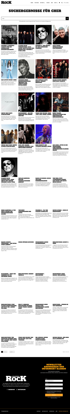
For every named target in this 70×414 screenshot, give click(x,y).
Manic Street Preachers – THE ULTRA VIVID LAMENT (9, 243)
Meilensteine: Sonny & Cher (60, 242)
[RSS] (68, 3)
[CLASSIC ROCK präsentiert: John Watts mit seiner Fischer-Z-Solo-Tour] (9, 167)
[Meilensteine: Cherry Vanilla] (26, 262)
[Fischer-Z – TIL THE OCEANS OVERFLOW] (44, 199)
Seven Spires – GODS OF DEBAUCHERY (60, 210)
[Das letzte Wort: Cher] (9, 69)
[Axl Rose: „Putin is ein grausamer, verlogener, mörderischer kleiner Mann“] (61, 134)
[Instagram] (66, 3)
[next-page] (13, 352)
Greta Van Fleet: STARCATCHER (6, 113)
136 (11, 351)
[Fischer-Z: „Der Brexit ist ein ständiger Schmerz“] (44, 34)
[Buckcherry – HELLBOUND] (44, 262)
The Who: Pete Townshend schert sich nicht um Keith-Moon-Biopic (60, 180)
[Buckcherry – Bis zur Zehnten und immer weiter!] (26, 102)
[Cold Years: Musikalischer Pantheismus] (61, 34)
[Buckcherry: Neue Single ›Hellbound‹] (61, 262)
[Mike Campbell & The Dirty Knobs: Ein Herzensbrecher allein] (9, 199)
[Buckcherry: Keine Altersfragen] (44, 231)
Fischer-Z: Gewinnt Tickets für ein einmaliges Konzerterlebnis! (7, 47)
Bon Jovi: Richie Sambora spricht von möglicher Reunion (25, 146)
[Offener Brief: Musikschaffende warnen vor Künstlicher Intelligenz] (26, 69)
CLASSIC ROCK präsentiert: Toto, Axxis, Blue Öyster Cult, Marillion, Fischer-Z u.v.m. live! (26, 48)
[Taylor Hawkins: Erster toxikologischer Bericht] (26, 167)
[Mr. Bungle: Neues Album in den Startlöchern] (44, 326)
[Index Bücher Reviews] (26, 231)
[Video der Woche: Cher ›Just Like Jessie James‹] (44, 102)
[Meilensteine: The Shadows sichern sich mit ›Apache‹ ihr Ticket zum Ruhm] (9, 326)
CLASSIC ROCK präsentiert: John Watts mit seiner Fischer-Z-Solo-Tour (8, 180)
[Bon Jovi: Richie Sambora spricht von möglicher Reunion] (26, 134)
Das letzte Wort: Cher (9, 80)
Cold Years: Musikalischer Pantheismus (58, 47)
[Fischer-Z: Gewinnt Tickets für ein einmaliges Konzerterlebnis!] (9, 34)
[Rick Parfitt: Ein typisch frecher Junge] (44, 134)
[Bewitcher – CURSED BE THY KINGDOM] (61, 293)
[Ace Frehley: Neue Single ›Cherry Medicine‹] (44, 69)
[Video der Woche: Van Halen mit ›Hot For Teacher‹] (26, 326)
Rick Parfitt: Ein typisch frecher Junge (43, 145)
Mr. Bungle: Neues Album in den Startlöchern (42, 339)
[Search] (67, 18)
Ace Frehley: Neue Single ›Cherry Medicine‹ (42, 81)
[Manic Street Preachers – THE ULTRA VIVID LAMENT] (9, 231)
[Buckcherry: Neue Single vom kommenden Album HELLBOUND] (44, 293)
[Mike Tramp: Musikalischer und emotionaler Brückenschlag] (61, 102)
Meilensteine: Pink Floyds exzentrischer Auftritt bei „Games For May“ (9, 306)
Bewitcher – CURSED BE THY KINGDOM (60, 305)
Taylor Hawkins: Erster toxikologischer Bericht (24, 180)
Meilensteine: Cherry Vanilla (25, 274)
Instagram (22, 389)
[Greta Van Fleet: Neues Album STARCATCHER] (9, 134)
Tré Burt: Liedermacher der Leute (24, 211)
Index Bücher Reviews (26, 242)
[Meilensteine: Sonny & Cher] (61, 231)
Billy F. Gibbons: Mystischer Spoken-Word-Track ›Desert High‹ (25, 306)
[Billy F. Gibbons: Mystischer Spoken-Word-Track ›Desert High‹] (26, 293)
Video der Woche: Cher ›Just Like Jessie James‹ (43, 113)
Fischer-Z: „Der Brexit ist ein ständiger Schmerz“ (43, 47)
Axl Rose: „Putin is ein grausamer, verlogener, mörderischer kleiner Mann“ (61, 147)
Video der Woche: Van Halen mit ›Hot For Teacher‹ (25, 339)
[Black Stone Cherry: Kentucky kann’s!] (61, 69)
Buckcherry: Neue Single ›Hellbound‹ (59, 274)
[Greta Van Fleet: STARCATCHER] (9, 102)
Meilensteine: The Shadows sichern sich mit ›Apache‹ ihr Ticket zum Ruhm (9, 339)
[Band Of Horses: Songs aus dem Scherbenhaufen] (44, 167)
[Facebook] (64, 3)
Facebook (11, 389)
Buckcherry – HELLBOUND (40, 274)
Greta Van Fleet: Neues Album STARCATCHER (9, 145)
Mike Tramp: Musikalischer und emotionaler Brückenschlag (59, 115)
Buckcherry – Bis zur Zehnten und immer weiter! (25, 114)
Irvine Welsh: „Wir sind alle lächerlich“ (61, 338)
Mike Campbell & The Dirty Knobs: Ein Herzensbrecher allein (8, 212)
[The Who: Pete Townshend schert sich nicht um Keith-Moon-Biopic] (61, 167)
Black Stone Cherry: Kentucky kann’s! (60, 80)
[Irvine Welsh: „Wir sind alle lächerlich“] (61, 326)
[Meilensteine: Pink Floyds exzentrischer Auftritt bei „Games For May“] (9, 293)
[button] (62, 3)
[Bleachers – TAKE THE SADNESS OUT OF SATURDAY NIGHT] (9, 262)
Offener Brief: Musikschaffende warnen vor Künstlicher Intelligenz (24, 82)
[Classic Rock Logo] (6, 2)
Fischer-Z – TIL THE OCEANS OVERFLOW (42, 210)
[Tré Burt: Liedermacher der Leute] (26, 199)
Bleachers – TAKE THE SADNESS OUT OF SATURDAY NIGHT (8, 275)
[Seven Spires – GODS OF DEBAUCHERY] (61, 199)
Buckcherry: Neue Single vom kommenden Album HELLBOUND (42, 306)
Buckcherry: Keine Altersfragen (42, 242)
